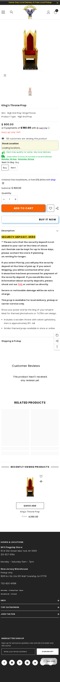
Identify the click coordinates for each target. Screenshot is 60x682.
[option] (30, 50)
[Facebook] (4, 662)
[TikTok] (27, 662)
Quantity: (6, 193)
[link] (50, 208)
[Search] (11, 12)
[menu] (3, 12)
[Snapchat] (35, 662)
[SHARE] (56, 208)
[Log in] (48, 12)
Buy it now (47, 219)
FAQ (20, 284)
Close (57, 3)
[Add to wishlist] (41, 476)
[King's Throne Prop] (30, 487)
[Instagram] (12, 662)
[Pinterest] (19, 662)
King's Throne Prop (30, 511)
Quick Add (30, 505)
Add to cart (23, 208)
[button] (30, 128)
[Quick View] (41, 481)
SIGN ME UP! (47, 651)
